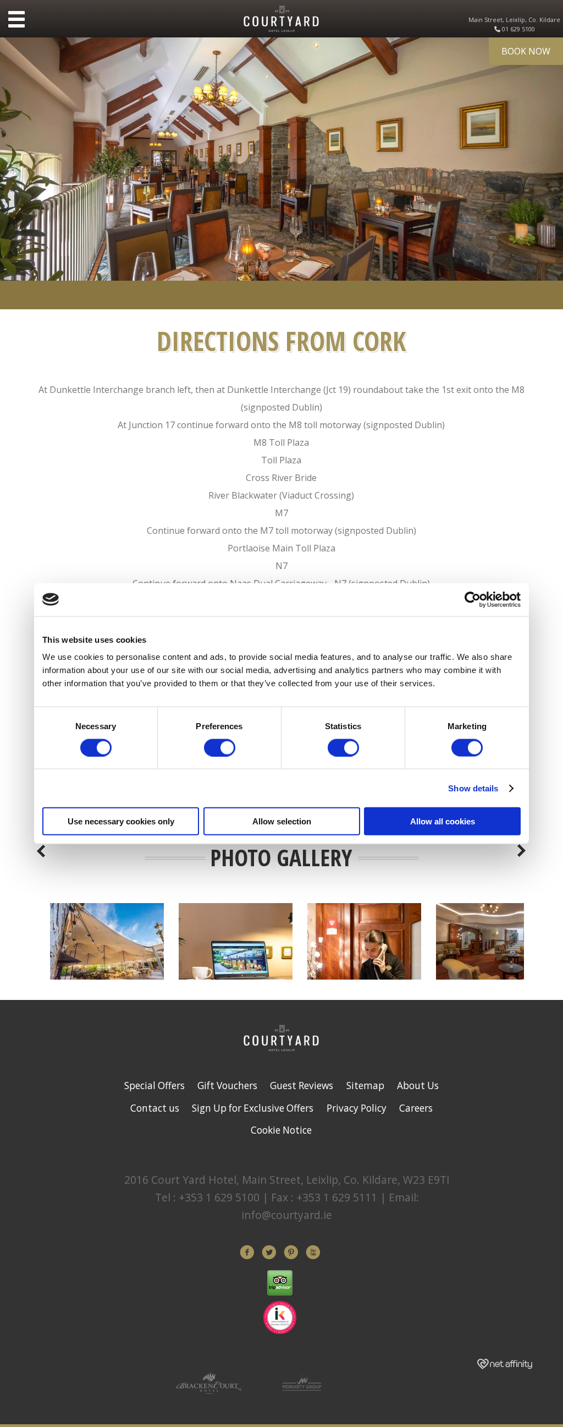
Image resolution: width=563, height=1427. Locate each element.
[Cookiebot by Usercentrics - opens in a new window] (472, 599)
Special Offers (154, 1085)
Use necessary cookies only (121, 821)
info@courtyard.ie (286, 1214)
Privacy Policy (357, 1108)
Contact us (154, 1108)
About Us (418, 1085)
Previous (41, 851)
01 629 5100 (518, 29)
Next (522, 851)
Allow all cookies (442, 821)
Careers (416, 1108)
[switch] (219, 747)
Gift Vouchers (227, 1085)
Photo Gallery (281, 857)
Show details (473, 787)
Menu (16, 19)
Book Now (525, 51)
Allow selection (281, 821)
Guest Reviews (301, 1085)
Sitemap (365, 1085)
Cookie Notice (281, 1130)
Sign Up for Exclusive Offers (252, 1108)
